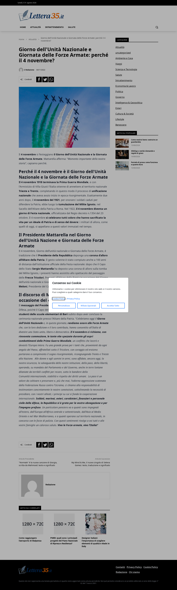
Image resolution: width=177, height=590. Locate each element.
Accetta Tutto (113, 305)
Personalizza (64, 305)
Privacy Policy (73, 298)
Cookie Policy (58, 298)
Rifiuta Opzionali (88, 305)
